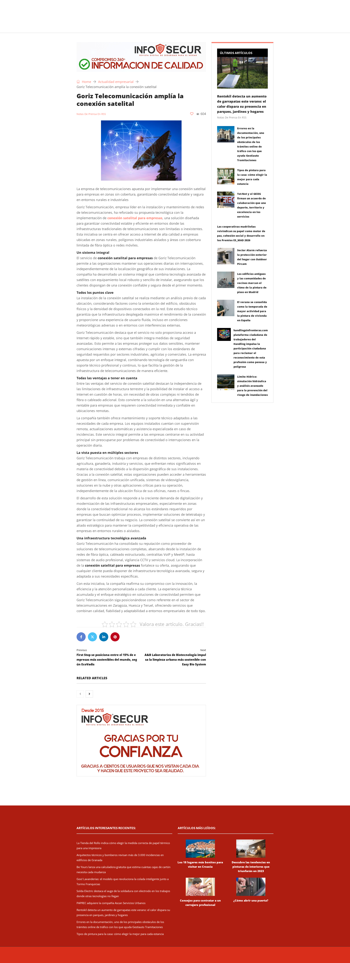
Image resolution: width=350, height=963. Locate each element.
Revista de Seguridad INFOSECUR (145, 956)
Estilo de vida (136, 28)
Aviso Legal (207, 956)
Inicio (75, 28)
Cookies (234, 956)
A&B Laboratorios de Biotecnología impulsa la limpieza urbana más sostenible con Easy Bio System (175, 657)
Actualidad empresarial (170, 28)
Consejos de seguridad (103, 28)
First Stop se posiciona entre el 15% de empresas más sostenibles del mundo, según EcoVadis (107, 657)
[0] (191, 113)
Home (86, 81)
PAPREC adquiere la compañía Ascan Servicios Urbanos (111, 903)
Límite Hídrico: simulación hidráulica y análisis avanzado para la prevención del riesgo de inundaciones (252, 386)
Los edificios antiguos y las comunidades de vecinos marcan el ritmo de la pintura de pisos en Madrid (252, 283)
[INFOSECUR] (104, 12)
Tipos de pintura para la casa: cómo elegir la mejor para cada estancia (120, 934)
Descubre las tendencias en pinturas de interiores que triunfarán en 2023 (251, 866)
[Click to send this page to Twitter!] (92, 636)
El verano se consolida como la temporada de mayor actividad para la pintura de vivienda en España (252, 311)
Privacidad (221, 956)
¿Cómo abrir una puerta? (250, 900)
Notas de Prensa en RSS (91, 114)
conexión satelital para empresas (134, 218)
